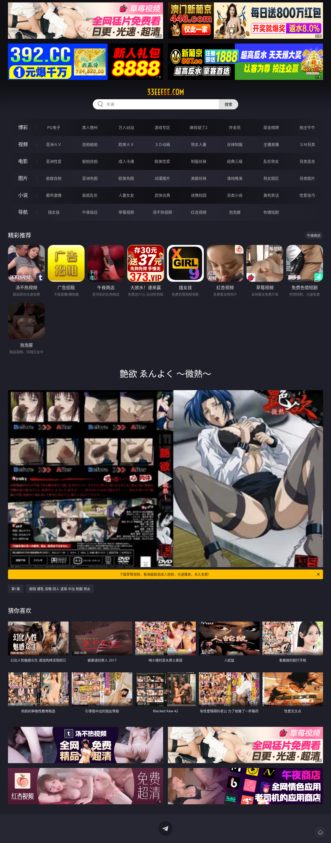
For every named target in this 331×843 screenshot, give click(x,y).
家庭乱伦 (90, 195)
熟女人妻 (198, 144)
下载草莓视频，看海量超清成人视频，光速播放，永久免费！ (165, 574)
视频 (23, 144)
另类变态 (307, 161)
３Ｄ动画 (162, 144)
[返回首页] (320, 832)
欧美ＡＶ (126, 144)
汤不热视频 (162, 212)
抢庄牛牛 (307, 127)
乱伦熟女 (271, 161)
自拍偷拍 (90, 144)
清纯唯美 (235, 178)
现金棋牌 (271, 127)
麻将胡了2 (198, 127)
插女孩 (54, 212)
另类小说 (235, 195)
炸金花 (235, 127)
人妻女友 (126, 195)
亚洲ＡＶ (54, 144)
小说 (23, 195)
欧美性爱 (162, 161)
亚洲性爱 (54, 161)
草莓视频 (126, 212)
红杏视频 (198, 212)
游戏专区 (162, 127)
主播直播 (271, 144)
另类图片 (307, 178)
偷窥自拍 (54, 178)
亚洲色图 (90, 178)
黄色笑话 (271, 195)
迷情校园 (198, 195)
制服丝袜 (198, 161)
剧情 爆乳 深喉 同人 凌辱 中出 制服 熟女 (59, 588)
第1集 (15, 588)
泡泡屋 (235, 212)
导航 (23, 212)
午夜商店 (90, 212)
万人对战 (126, 127)
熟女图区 (271, 178)
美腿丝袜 (198, 178)
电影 (23, 161)
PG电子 (53, 127)
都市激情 (54, 195)
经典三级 (235, 161)
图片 (23, 178)
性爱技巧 (307, 195)
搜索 (228, 104)
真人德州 (90, 127)
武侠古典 (162, 195)
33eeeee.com (165, 92)
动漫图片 (162, 178)
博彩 (23, 127)
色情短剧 (271, 212)
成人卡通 (126, 161)
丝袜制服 (235, 144)
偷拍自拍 (90, 161)
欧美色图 (126, 178)
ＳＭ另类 (307, 144)
